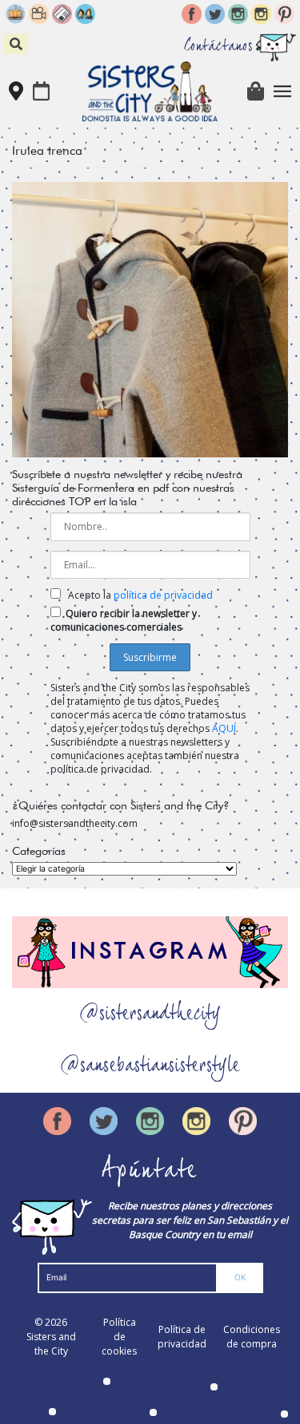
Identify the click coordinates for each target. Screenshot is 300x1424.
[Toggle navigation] (283, 91)
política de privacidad (163, 595)
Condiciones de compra (251, 1337)
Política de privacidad (182, 1337)
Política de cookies (119, 1336)
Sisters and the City (51, 1344)
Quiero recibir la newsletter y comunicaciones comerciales (123, 620)
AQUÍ (224, 728)
